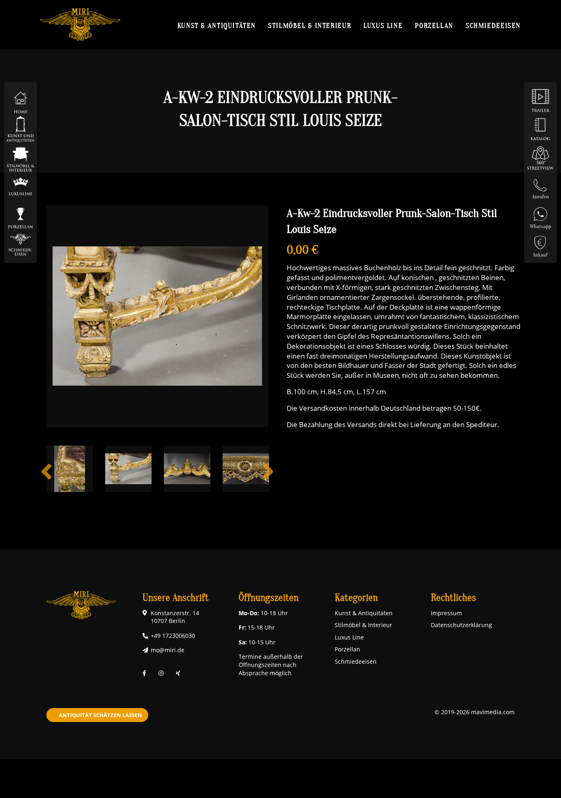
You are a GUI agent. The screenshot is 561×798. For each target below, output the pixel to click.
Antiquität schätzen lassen (100, 715)
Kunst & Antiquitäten (216, 25)
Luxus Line (382, 25)
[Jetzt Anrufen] (540, 186)
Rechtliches (453, 597)
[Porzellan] (20, 215)
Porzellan (434, 25)
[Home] (20, 100)
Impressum (446, 613)
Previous (46, 478)
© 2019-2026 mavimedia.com (475, 712)
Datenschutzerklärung (461, 625)
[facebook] (144, 673)
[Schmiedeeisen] (20, 243)
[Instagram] (161, 673)
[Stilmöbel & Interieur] (20, 157)
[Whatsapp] (540, 215)
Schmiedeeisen (493, 25)
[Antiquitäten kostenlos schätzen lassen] (540, 243)
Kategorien (356, 597)
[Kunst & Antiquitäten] (20, 128)
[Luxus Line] (20, 186)
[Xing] (178, 673)
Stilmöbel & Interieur (309, 25)
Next (268, 478)
